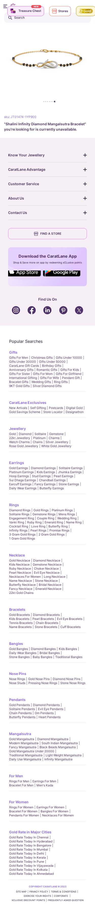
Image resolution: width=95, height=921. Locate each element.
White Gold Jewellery (56, 446)
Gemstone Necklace (47, 564)
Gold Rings (41, 510)
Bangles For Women (54, 811)
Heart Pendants (50, 717)
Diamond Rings (19, 510)
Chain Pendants (20, 713)
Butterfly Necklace (22, 585)
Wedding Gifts (41, 382)
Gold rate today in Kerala (27, 857)
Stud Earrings (41, 476)
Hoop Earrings (19, 476)
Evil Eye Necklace (47, 572)
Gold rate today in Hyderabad (30, 841)
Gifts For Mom (43, 374)
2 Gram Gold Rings (52, 534)
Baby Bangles (42, 657)
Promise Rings (59, 530)
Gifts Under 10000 (69, 357)
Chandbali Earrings (52, 480)
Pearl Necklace (20, 572)
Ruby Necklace (20, 568)
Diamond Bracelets (46, 615)
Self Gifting (38, 408)
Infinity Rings (18, 530)
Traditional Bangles (68, 657)
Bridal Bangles (50, 653)
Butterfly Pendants (22, 717)
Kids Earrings (46, 472)
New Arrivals (18, 408)
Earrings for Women (50, 807)
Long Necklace (54, 576)
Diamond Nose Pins (66, 679)
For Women (19, 802)
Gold (12, 434)
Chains (38, 442)
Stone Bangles (19, 657)
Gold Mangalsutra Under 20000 (31, 751)
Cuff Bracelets (70, 627)
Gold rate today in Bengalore (30, 845)
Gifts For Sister (19, 374)
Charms (54, 438)
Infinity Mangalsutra (58, 759)
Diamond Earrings (43, 468)
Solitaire (40, 434)
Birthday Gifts (51, 366)
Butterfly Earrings (52, 488)
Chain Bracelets (47, 623)
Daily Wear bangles (22, 653)
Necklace (17, 555)
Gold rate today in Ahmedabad (31, 874)
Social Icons (26, 277)
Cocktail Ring (18, 526)
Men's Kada (44, 785)
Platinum (39, 438)
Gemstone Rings (43, 514)
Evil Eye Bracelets (69, 619)
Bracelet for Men (21, 785)
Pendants (17, 699)
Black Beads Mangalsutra (58, 747)
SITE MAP (21, 891)
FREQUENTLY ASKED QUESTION (66, 900)
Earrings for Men (44, 781)
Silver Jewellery (57, 442)
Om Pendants (44, 713)
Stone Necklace (46, 581)
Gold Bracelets (19, 615)
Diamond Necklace (46, 560)
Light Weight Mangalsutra (64, 755)
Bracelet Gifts (18, 382)
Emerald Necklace (48, 589)
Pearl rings (38, 530)
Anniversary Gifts (21, 370)
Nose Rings (17, 679)
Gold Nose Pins (39, 679)
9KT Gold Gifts (19, 386)
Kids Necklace (19, 564)
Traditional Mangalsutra (26, 755)
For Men (16, 776)
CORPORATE (61, 895)
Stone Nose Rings (72, 683)
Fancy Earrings (44, 484)
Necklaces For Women (25, 576)
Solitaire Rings (19, 514)
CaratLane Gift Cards (24, 366)
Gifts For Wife (49, 378)
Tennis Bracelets (21, 623)
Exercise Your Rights (37, 895)
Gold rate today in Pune (26, 861)
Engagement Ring (21, 518)
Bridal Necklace (50, 585)
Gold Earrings (18, 468)
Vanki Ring (16, 522)
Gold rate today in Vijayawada (31, 865)
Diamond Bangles (43, 649)
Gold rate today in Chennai (29, 837)
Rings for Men (19, 781)
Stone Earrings (69, 484)
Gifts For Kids (69, 370)
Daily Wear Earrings (22, 488)
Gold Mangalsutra (21, 739)
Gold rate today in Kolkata (28, 869)
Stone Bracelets (46, 627)
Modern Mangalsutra (24, 743)
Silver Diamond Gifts (47, 386)
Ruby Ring (34, 522)
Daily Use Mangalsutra (25, 759)
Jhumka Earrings (70, 472)
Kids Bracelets (19, 619)
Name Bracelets (20, 627)
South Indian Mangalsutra (60, 743)
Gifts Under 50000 (52, 361)
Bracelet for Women (23, 811)
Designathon (75, 412)
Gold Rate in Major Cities (30, 832)
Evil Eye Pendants (50, 709)
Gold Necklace (19, 560)
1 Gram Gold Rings (22, 538)
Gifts (13, 352)
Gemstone (56, 434)
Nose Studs (17, 683)
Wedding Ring (67, 518)
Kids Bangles (68, 649)
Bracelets (17, 609)
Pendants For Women (24, 815)
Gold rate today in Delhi (26, 853)
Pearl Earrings (63, 476)
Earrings (16, 462)
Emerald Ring (54, 522)
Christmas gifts (42, 357)
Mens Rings (67, 514)
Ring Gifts (61, 382)
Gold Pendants (19, 705)
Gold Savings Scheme (24, 412)
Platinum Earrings (21, 472)
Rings (14, 505)
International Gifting (23, 378)
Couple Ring (45, 518)
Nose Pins (17, 673)
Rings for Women (21, 807)
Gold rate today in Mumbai (28, 849)
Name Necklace (20, 581)
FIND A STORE (50, 233)
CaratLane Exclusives (27, 402)
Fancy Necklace (20, 589)
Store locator (53, 412)
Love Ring (38, 526)
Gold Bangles (18, 649)
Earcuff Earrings (20, 484)
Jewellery (17, 428)
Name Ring (74, 522)
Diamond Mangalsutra (52, 739)
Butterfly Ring (58, 526)
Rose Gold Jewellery (23, 446)
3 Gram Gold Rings (22, 534)
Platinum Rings (62, 510)
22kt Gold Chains (21, 593)
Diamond (25, 434)
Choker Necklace (46, 568)
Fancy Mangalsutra (22, 747)
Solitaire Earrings (71, 468)
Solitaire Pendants (22, 709)
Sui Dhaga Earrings (22, 480)
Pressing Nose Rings (42, 683)
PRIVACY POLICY (38, 891)
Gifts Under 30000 (22, 361)
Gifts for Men (18, 357)
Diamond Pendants (46, 705)
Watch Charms (19, 442)
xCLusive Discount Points (28, 900)
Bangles (16, 643)
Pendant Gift (71, 378)
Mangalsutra (20, 734)
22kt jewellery (19, 438)
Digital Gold (74, 408)
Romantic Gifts (46, 370)
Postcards (56, 408)
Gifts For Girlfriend (68, 374)
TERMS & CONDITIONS (63, 891)
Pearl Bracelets (43, 619)
